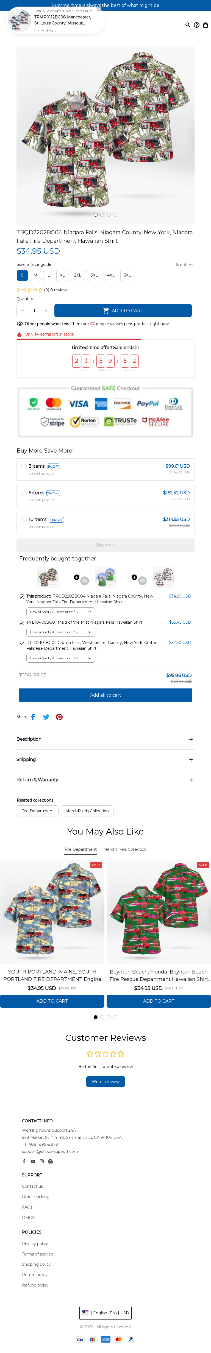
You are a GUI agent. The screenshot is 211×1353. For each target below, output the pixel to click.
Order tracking (35, 1196)
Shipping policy (36, 1264)
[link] (19, 20)
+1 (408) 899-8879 (40, 1144)
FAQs (27, 1207)
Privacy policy (35, 1243)
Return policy (35, 1274)
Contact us (32, 1186)
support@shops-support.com (50, 1151)
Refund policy (35, 1285)
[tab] (95, 214)
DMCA (28, 1217)
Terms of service (37, 1254)
